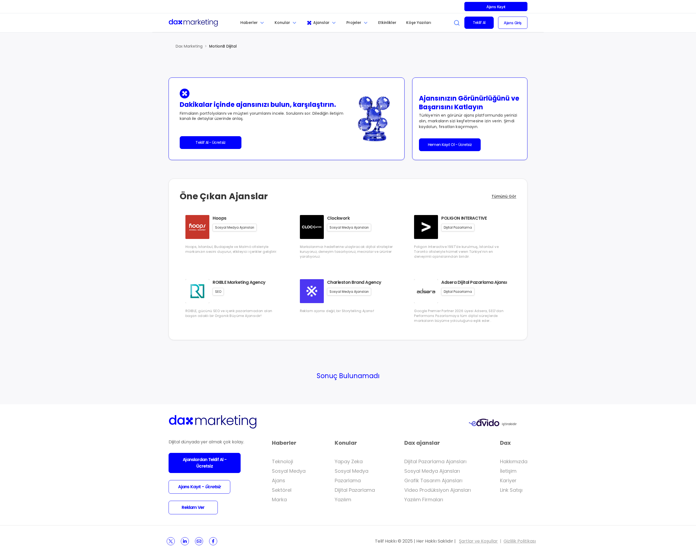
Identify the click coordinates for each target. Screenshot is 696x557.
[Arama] (456, 23)
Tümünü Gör (504, 196)
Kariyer (508, 480)
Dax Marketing (189, 46)
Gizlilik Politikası (520, 541)
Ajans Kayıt (495, 6)
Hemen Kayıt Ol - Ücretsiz (450, 144)
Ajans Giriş (512, 22)
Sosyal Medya (289, 471)
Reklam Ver (193, 507)
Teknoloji (282, 461)
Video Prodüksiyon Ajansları (437, 490)
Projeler (353, 22)
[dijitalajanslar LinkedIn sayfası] (185, 541)
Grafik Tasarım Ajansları (433, 480)
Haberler (249, 22)
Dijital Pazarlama (355, 490)
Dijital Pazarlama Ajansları (435, 461)
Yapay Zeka (349, 461)
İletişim (508, 471)
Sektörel (281, 490)
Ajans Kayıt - (199, 487)
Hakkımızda (513, 461)
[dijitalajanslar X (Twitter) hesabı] (171, 541)
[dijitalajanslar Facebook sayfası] (213, 541)
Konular (282, 22)
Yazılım (343, 499)
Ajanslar (321, 22)
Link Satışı (511, 490)
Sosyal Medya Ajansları (432, 471)
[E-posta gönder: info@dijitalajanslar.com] (199, 541)
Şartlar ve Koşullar (478, 541)
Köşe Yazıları (418, 22)
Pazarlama (348, 480)
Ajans (278, 480)
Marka (279, 499)
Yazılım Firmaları (423, 499)
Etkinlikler (387, 22)
